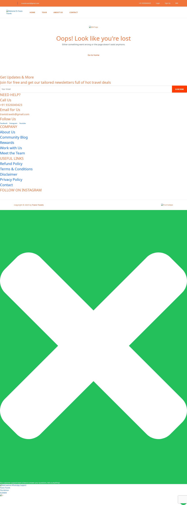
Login (158, 3)
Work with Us (11, 147)
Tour (44, 12)
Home (32, 12)
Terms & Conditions (16, 168)
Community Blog (14, 137)
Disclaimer (8, 174)
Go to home (93, 55)
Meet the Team (12, 153)
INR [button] (176, 3)
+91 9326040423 (145, 3)
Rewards (7, 142)
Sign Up (167, 3)
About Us (58, 12)
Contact (73, 12)
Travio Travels (38, 205)
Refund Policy (11, 163)
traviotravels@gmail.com (30, 3)
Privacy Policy (11, 179)
